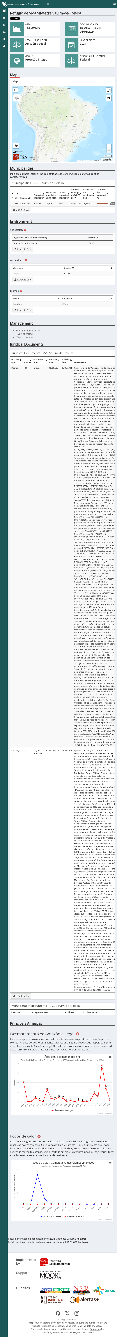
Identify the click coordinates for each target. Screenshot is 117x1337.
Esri (90, 161)
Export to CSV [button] (22, 209)
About (29, 157)
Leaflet (80, 161)
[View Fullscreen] (15, 90)
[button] (48, 4)
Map (15, 81)
